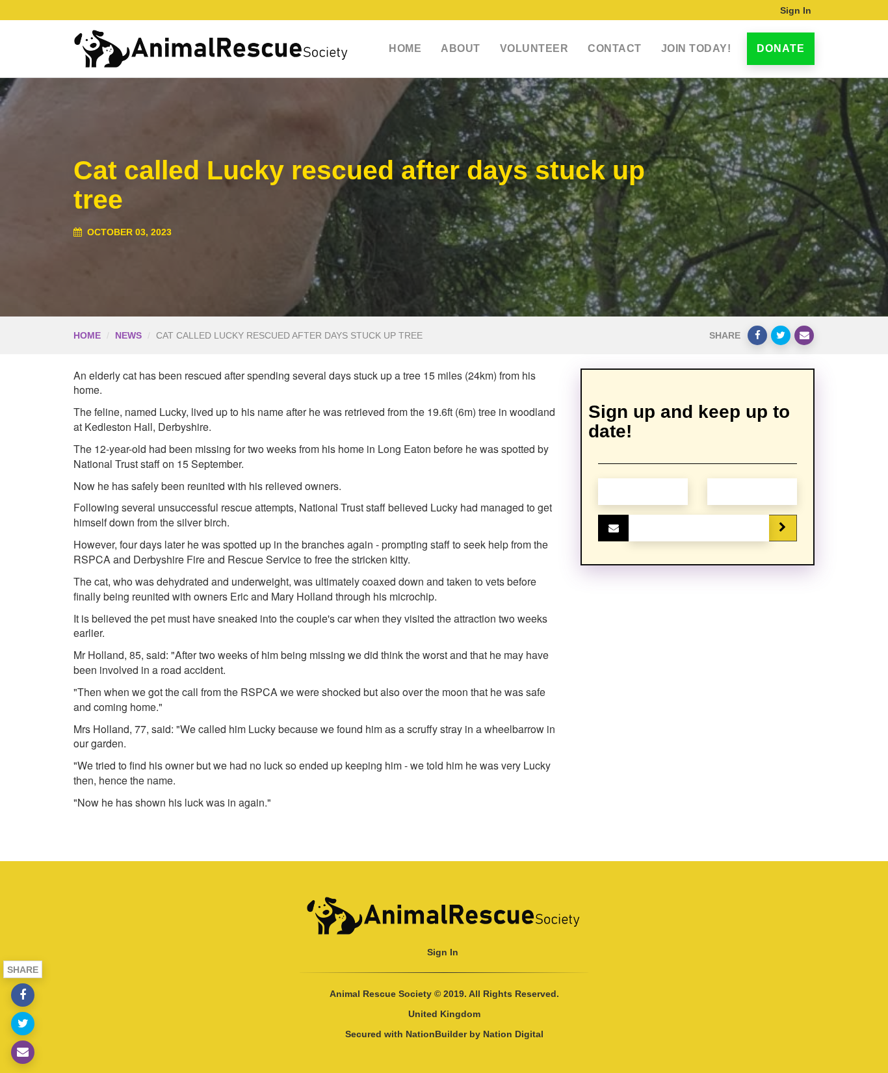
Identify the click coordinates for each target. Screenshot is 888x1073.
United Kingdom (444, 1014)
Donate (781, 48)
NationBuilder (436, 1034)
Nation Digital (513, 1034)
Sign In (795, 10)
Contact (615, 48)
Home (405, 48)
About (460, 48)
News (128, 335)
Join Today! (696, 48)
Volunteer (534, 48)
